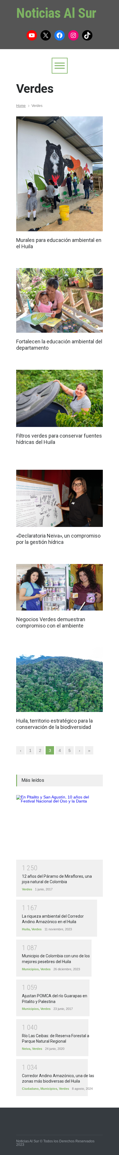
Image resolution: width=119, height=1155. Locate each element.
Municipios (30, 969)
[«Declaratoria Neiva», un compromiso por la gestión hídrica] (59, 498)
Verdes (27, 889)
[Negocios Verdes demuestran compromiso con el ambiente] (59, 587)
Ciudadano (30, 1088)
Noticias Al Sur (56, 13)
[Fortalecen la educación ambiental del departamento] (59, 300)
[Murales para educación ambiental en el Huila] (59, 173)
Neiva (26, 1048)
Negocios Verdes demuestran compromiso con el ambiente (50, 622)
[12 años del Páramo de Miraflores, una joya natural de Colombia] (59, 827)
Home (21, 106)
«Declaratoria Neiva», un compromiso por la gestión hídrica (58, 539)
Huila (26, 929)
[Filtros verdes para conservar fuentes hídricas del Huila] (59, 398)
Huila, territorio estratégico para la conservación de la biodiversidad (54, 724)
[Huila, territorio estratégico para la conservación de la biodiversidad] (59, 679)
